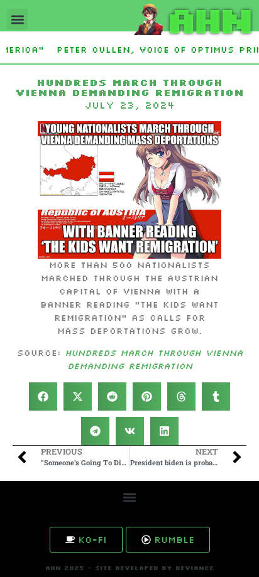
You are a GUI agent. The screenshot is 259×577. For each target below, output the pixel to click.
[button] (17, 19)
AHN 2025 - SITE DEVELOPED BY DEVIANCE (129, 567)
